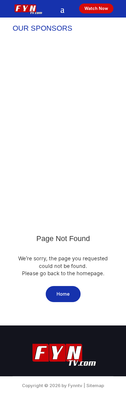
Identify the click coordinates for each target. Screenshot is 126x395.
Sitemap (95, 385)
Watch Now (96, 8)
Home (63, 294)
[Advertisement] (63, 108)
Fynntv (75, 385)
